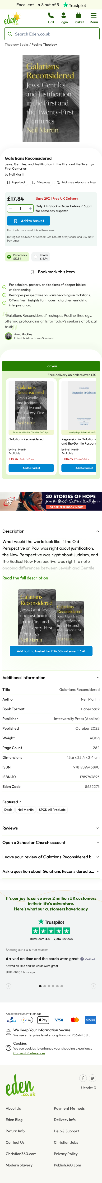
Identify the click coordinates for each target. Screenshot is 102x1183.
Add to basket (32, 220)
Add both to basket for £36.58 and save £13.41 (51, 651)
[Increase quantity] (31, 208)
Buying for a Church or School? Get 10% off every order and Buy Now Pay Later (50, 238)
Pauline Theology (44, 44)
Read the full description (25, 578)
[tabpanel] (51, 425)
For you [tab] (51, 366)
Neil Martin (17, 174)
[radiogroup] (51, 256)
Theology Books (16, 44)
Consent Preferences (29, 1053)
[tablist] (51, 366)
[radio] (9, 257)
